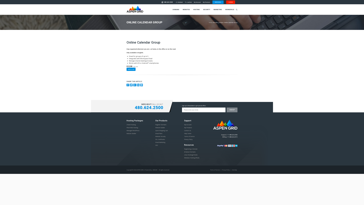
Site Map (234, 170)
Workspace (229, 9)
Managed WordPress (133, 130)
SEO (156, 145)
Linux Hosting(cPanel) (190, 155)
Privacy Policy (188, 139)
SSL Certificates (160, 139)
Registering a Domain (190, 149)
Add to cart (131, 69)
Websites (186, 9)
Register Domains (160, 125)
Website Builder (131, 133)
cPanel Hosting (131, 125)
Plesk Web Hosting (132, 128)
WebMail (180, 2)
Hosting (196, 9)
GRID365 (155, 170)
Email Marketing (160, 142)
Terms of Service (189, 136)
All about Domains (190, 152)
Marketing (218, 9)
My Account (197, 2)
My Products (206, 2)
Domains (176, 9)
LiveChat (189, 2)
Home (210, 22)
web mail (218, 2)
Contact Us (187, 130)
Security (206, 9)
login (231, 2)
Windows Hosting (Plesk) (191, 158)
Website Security (160, 136)
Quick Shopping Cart (161, 130)
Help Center (187, 133)
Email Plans (158, 133)
